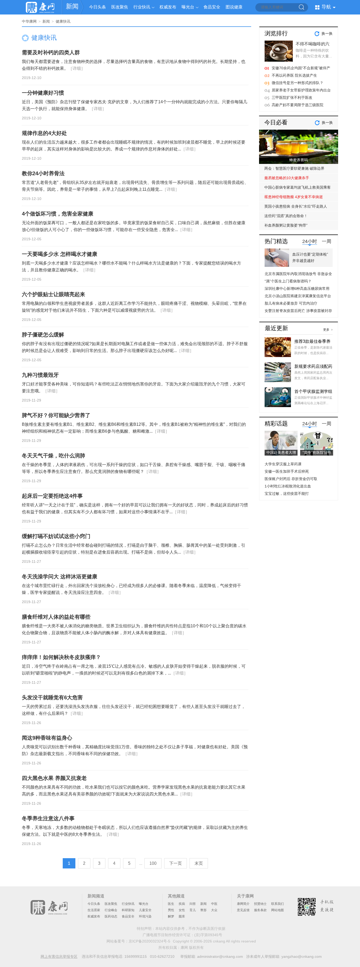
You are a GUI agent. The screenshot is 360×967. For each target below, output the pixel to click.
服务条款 (260, 910)
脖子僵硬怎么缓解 (43, 335)
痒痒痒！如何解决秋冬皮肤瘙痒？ (61, 657)
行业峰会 (111, 910)
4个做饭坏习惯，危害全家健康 (57, 214)
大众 (214, 910)
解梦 (171, 916)
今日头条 (97, 7)
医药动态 (111, 916)
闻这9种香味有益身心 (47, 738)
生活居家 (93, 910)
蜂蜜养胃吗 (298, 160)
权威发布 (167, 7)
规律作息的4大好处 (44, 133)
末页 (198, 863)
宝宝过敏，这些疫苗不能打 (287, 493)
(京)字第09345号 (208, 935)
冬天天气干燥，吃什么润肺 (53, 455)
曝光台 (188, 7)
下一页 (175, 863)
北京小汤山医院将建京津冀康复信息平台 (298, 296)
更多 (326, 329)
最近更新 (276, 328)
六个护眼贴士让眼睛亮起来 (53, 294)
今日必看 (276, 122)
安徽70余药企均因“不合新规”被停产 (301, 68)
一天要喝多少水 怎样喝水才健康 (59, 254)
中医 (214, 904)
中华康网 (29, 21)
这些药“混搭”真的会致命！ (286, 216)
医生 (171, 904)
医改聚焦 (119, 7)
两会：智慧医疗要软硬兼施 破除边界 (294, 168)
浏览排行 (276, 33)
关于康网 (245, 896)
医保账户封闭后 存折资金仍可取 (291, 479)
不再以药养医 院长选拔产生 (294, 75)
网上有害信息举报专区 (59, 956)
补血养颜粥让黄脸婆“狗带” (286, 225)
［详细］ (76, 68)
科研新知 (128, 910)
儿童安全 (145, 910)
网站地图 (277, 910)
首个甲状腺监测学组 (313, 391)
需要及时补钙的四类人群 (51, 52)
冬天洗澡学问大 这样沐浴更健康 (59, 576)
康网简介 (243, 904)
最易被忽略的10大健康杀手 (286, 178)
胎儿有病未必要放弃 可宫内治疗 (291, 303)
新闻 (72, 6)
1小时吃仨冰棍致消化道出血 (288, 486)
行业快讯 (141, 7)
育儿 (192, 910)
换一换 (327, 33)
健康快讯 (63, 21)
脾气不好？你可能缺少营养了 (56, 415)
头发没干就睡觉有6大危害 (52, 697)
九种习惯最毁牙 (40, 375)
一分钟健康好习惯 (43, 93)
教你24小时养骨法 (43, 173)
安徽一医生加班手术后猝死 (287, 471)
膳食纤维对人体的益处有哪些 (56, 617)
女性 (182, 910)
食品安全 (211, 7)
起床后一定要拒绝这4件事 (52, 496)
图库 (182, 916)
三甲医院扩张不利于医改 (292, 97)
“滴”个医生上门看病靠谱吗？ (288, 281)
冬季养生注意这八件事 (48, 818)
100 (153, 863)
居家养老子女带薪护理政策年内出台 (301, 90)
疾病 (182, 904)
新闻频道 (95, 896)
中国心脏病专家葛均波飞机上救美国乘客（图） (297, 188)
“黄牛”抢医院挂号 (317, 452)
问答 (192, 904)
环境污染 (145, 916)
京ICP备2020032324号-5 (149, 941)
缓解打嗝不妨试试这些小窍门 (56, 536)
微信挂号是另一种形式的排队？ (297, 83)
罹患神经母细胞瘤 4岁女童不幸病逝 (293, 197)
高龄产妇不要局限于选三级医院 (297, 105)
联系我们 (277, 904)
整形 (203, 910)
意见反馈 (243, 910)
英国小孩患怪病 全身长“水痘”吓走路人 (295, 206)
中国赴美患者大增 (281, 452)
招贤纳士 (260, 904)
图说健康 (234, 7)
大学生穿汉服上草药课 (283, 464)
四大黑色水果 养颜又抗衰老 (54, 778)
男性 (171, 910)
